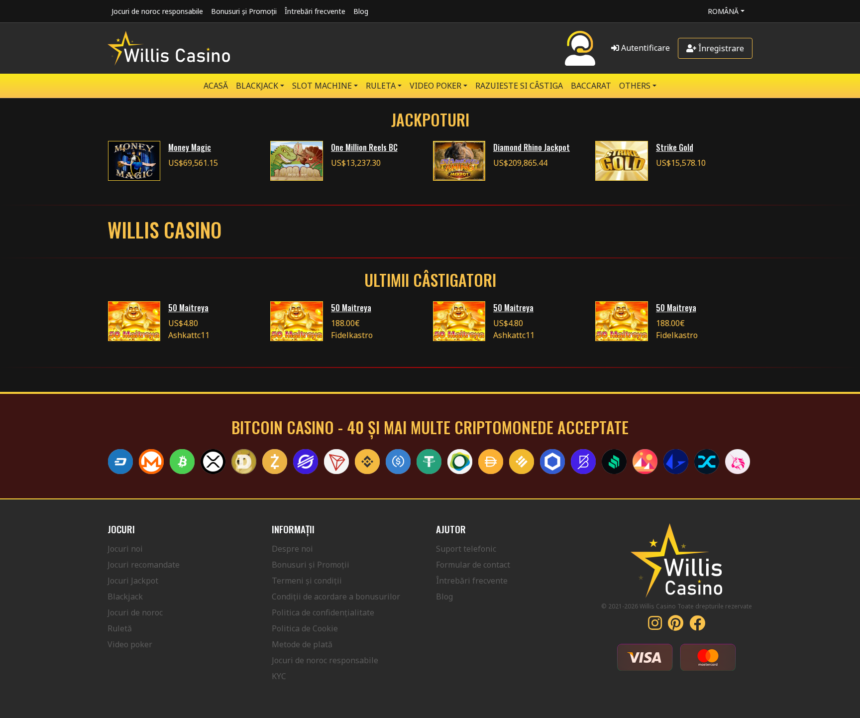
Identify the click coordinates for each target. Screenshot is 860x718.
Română (723, 11)
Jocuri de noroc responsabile (157, 11)
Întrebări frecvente (315, 11)
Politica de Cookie (305, 628)
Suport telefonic (466, 548)
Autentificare (644, 47)
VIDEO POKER (435, 85)
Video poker (130, 644)
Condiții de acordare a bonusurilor (336, 596)
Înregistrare (720, 48)
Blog (360, 11)
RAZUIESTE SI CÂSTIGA (519, 85)
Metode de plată (302, 644)
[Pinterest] (675, 625)
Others (634, 85)
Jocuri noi (125, 548)
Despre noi (292, 548)
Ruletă (120, 628)
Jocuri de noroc (135, 612)
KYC (279, 676)
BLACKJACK (257, 85)
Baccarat (591, 85)
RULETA (381, 85)
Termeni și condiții (307, 580)
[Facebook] (697, 625)
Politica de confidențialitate (323, 612)
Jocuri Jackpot (133, 580)
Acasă (216, 85)
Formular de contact (473, 564)
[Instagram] (655, 625)
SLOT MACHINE (322, 85)
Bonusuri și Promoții (244, 11)
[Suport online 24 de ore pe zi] (580, 48)
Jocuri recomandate (144, 564)
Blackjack (125, 596)
